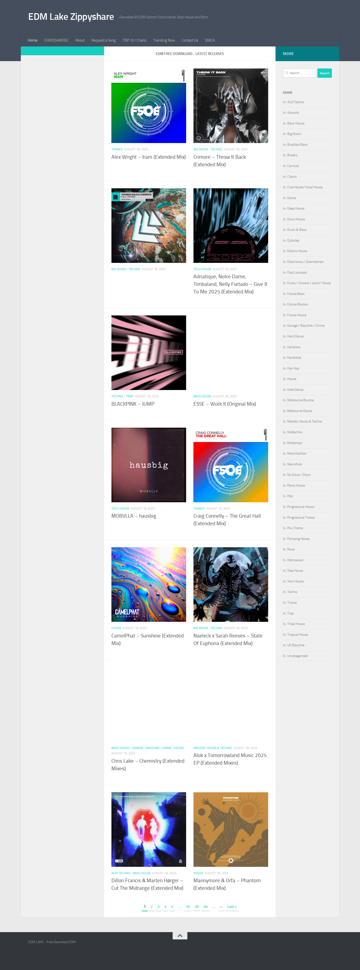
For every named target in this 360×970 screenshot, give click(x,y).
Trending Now (164, 40)
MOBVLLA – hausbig (133, 516)
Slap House (295, 571)
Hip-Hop (293, 368)
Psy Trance (295, 528)
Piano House (296, 485)
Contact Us (190, 40)
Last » (232, 906)
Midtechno (294, 432)
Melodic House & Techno (212, 748)
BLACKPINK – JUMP (132, 404)
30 (205, 906)
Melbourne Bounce (300, 400)
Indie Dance (295, 390)
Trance (117, 149)
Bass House (202, 396)
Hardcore (293, 347)
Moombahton (296, 453)
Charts (292, 177)
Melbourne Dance (299, 411)
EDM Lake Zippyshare (71, 16)
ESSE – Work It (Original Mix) (224, 404)
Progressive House (300, 507)
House (116, 628)
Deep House (295, 208)
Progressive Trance (301, 517)
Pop (290, 496)
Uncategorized (297, 656)
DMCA (210, 40)
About (80, 40)
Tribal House (296, 624)
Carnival (293, 166)
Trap (129, 396)
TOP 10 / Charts (134, 40)
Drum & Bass (297, 230)
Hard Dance (295, 336)
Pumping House (298, 539)
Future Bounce (297, 304)
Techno (216, 149)
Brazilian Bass (297, 145)
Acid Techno (120, 873)
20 (197, 906)
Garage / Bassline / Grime (151, 748)
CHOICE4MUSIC (56, 40)
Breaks (292, 155)
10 (188, 906)
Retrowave (295, 560)
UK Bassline (295, 645)
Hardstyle (294, 358)
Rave (291, 549)
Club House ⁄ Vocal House (305, 187)
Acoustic (293, 113)
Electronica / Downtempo (305, 262)
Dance (291, 198)
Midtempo (294, 443)
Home (32, 40)
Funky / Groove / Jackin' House (309, 283)
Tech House (202, 269)
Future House (296, 315)
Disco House (296, 219)
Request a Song (104, 40)
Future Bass (296, 294)
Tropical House (297, 635)
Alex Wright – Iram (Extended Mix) (148, 157)
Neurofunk (294, 464)
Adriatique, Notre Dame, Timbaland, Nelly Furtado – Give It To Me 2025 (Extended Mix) (230, 284)
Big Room (200, 149)
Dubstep (293, 240)
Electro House (297, 251)
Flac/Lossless (297, 272)
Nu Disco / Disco (299, 475)
